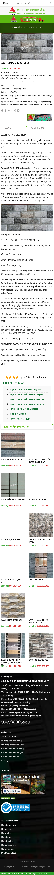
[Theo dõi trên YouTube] (22, 722)
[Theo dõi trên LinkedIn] (18, 722)
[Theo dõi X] (8, 722)
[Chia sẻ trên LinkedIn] (18, 110)
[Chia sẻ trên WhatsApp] (2, 110)
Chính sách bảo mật (10, 757)
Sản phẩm (27, 27)
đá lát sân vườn (35, 283)
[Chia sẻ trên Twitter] (9, 110)
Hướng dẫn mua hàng (11, 741)
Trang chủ (16, 27)
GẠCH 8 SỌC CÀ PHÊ (10, 539)
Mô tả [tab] (8, 128)
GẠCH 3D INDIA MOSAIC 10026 (24, 409)
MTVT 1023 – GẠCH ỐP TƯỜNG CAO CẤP (39, 460)
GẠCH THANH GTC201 (11, 620)
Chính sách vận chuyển (12, 753)
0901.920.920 (15, 68)
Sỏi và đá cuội (8, 849)
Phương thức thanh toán (12, 745)
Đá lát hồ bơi (7, 841)
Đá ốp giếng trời (8, 845)
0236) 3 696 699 (20, 705)
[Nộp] (49, 3)
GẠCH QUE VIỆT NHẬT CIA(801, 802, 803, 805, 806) (11, 662)
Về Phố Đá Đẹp (8, 736)
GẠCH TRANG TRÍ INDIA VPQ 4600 (25, 390)
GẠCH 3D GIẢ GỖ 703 (38, 660)
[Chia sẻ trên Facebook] (5, 110)
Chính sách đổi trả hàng (12, 749)
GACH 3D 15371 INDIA (20, 419)
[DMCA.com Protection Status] (8, 798)
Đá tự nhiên (6, 833)
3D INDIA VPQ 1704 (18, 414)
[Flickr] (27, 722)
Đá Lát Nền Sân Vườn (37, 360)
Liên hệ (4, 760)
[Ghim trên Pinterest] (15, 110)
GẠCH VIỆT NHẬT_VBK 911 (11, 581)
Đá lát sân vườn (8, 825)
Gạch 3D (38, 27)
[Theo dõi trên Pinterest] (13, 722)
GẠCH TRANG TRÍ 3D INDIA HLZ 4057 (27, 404)
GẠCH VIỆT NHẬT (37, 580)
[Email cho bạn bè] (12, 110)
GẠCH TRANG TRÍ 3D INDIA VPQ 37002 (27, 399)
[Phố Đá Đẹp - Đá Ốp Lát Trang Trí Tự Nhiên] (27, 11)
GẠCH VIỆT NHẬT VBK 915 (13, 499)
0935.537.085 (30, 709)
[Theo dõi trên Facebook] (3, 722)
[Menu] (50, 11)
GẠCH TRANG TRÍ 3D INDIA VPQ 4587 (27, 394)
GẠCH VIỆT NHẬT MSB (11, 459)
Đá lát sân (6, 837)
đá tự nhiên (20, 171)
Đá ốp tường (7, 829)
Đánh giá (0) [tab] (37, 128)
